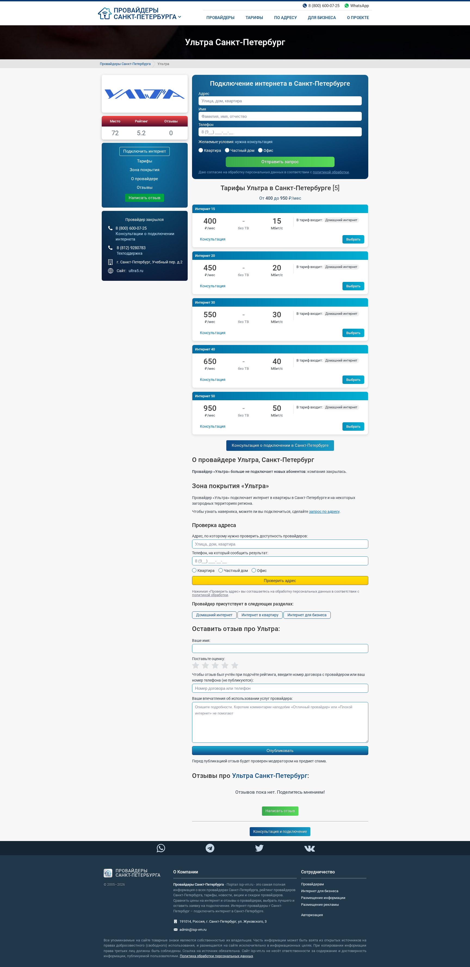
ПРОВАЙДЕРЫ (136, 10)
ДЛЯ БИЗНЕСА (322, 17)
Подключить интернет (144, 151)
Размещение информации (323, 898)
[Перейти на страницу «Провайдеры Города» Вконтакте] (309, 848)
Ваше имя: (201, 640)
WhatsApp (359, 5)
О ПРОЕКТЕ (358, 17)
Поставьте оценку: (208, 659)
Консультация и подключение (280, 831)
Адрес (204, 93)
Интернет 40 (205, 349)
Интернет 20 (205, 256)
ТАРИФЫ (254, 17)
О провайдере (144, 178)
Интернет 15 (205, 209)
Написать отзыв (144, 197)
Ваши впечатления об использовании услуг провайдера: (242, 698)
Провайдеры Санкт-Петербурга (125, 64)
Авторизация (312, 915)
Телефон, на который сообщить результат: (230, 553)
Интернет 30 (205, 302)
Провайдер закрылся (144, 219)
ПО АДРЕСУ (285, 17)
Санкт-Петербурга (145, 17)
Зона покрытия (144, 169)
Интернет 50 (205, 396)
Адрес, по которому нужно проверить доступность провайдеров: (250, 536)
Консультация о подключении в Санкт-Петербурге (280, 445)
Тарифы (144, 161)
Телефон (206, 124)
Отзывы (171, 121)
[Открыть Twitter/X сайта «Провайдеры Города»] (259, 848)
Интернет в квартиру (260, 615)
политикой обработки (331, 172)
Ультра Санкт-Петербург (269, 776)
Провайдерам (312, 884)
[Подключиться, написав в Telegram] (210, 848)
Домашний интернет (214, 615)
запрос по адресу (324, 511)
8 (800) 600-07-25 (323, 5)
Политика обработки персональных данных (216, 956)
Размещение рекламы (320, 905)
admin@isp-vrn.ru (193, 930)
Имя (202, 109)
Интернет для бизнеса (307, 615)
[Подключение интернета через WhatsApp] (161, 848)
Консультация (212, 239)
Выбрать (353, 239)
